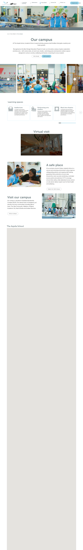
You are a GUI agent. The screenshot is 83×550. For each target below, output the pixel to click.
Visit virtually (36, 56)
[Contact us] (79, 3)
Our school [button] (44, 2)
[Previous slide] (8, 79)
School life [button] (53, 2)
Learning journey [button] (24, 3)
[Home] (9, 3)
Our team (67, 28)
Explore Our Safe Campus (54, 189)
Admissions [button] (34, 2)
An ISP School (30, 28)
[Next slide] (74, 79)
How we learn (43, 28)
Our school (13, 33)
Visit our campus (13, 213)
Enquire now (74, 3)
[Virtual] (41, 144)
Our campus (55, 28)
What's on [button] (62, 2)
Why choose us (17, 28)
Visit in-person (46, 56)
